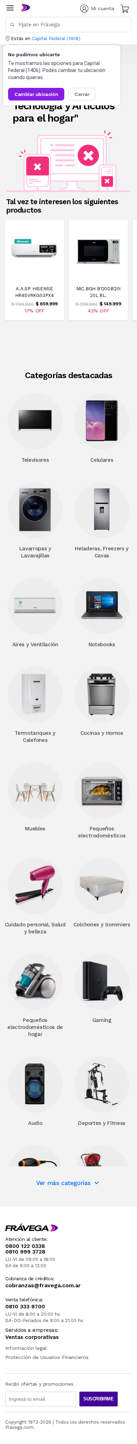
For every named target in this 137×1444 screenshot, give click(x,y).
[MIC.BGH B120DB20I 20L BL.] (98, 275)
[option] (34, 270)
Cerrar (82, 94)
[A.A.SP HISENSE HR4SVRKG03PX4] (34, 275)
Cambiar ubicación (36, 94)
